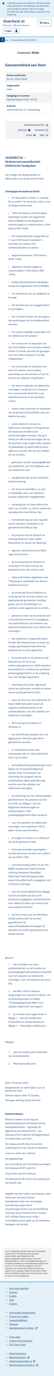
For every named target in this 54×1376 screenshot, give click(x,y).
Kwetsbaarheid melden (21, 1328)
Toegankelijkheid (18, 1320)
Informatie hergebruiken (22, 1312)
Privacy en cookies (19, 1316)
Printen (29, 135)
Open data (14, 1337)
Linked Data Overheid (20, 1340)
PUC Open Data (17, 1344)
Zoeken (13, 1303)
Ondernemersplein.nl (20, 1361)
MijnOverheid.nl (17, 1353)
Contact (13, 1292)
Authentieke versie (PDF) (35, 125)
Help (11, 1299)
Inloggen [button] (8, 31)
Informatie (22, 130)
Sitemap (13, 1324)
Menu (46, 22)
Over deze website (19, 1288)
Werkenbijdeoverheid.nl (22, 1365)
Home (5, 40)
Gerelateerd (40, 130)
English (13, 1296)
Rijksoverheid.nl (17, 1357)
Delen (42, 135)
